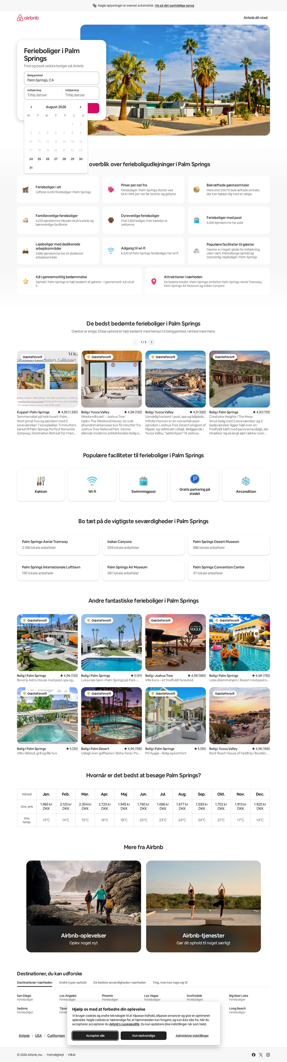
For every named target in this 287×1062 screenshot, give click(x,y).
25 (39, 159)
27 (56, 159)
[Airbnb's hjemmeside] (28, 17)
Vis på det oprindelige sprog (174, 5)
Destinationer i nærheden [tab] (34, 982)
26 (47, 159)
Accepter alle (95, 1036)
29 (72, 159)
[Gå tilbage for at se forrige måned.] (31, 107)
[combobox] (61, 80)
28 (64, 159)
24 (31, 159)
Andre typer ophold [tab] (72, 982)
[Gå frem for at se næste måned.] (80, 107)
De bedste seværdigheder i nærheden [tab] (119, 982)
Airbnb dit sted (255, 18)
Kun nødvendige (143, 1036)
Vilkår (72, 1055)
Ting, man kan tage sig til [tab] (170, 982)
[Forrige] (135, 342)
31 (31, 168)
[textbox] (42, 95)
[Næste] (151, 342)
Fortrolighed (55, 1055)
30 (81, 159)
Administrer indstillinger (191, 1036)
